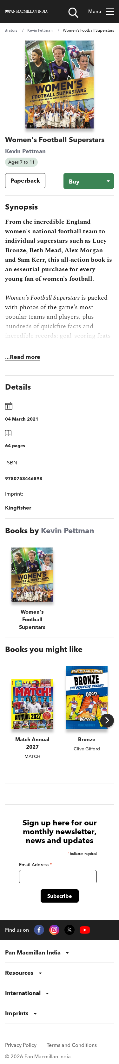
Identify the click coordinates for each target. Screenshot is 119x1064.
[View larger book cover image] (59, 84)
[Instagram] (54, 930)
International (23, 993)
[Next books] (107, 720)
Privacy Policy (20, 1045)
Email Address (35, 864)
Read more (25, 356)
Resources (19, 972)
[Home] (26, 11)
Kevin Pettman (40, 30)
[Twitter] (69, 930)
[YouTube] (85, 930)
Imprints (17, 1013)
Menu (94, 11)
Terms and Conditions (72, 1045)
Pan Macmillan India (33, 952)
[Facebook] (39, 930)
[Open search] (73, 13)
